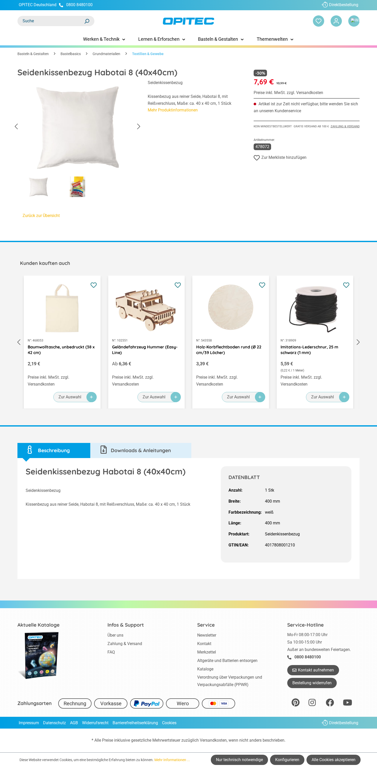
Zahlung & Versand (345, 126)
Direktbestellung (343, 4)
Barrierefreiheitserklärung (135, 722)
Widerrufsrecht (95, 722)
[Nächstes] (139, 126)
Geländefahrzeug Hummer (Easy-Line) (144, 349)
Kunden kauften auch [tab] (45, 263)
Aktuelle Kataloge (38, 625)
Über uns (115, 635)
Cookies (169, 722)
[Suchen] (87, 21)
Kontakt (204, 643)
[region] (77, 140)
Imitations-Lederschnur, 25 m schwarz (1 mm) (309, 349)
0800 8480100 (79, 4)
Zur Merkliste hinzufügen (283, 157)
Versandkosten (213, 740)
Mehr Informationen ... (172, 760)
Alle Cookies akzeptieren (333, 759)
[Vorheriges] (16, 126)
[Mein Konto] (336, 21)
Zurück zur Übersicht (41, 215)
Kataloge (205, 669)
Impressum (29, 722)
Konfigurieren (287, 759)
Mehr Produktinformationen (173, 110)
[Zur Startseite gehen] (188, 21)
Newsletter (206, 635)
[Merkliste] (318, 21)
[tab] (53, 450)
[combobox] (51, 21)
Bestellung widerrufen (312, 682)
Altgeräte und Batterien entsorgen (227, 660)
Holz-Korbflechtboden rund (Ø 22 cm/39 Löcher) (228, 349)
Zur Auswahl (69, 397)
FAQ (111, 652)
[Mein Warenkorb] (354, 21)
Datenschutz (54, 722)
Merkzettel (206, 652)
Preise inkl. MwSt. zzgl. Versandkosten (288, 92)
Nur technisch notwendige (239, 759)
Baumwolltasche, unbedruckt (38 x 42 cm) (61, 349)
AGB (74, 722)
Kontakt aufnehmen (316, 670)
